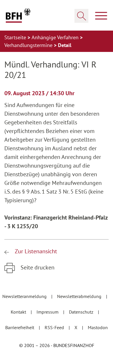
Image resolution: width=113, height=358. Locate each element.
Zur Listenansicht (35, 251)
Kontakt (19, 312)
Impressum (48, 312)
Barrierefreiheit (20, 327)
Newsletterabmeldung (80, 296)
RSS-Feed (55, 327)
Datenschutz (81, 312)
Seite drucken (36, 267)
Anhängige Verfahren (56, 37)
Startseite (16, 37)
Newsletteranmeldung (25, 296)
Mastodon (98, 327)
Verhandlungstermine (29, 45)
